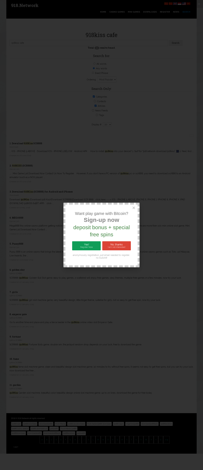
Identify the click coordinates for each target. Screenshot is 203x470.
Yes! (86, 245)
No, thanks (116, 245)
